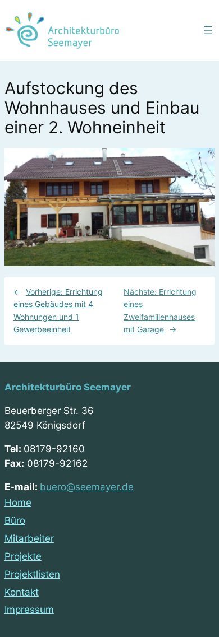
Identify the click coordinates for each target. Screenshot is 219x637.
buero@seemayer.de (87, 486)
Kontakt (21, 592)
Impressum (29, 609)
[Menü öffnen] (208, 30)
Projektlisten (32, 574)
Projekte (23, 556)
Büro (14, 520)
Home (17, 502)
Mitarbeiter (29, 538)
